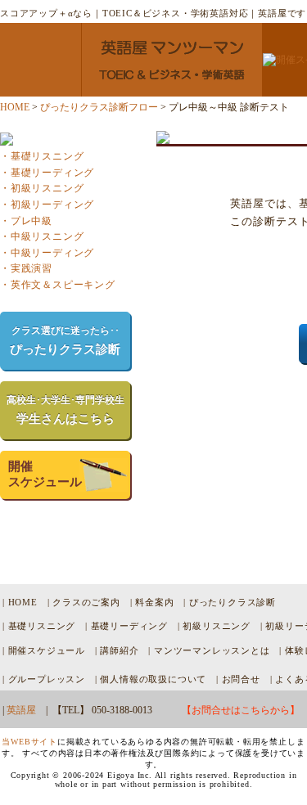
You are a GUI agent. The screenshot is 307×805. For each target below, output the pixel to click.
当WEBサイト (29, 741)
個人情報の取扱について (153, 679)
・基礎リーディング (47, 172)
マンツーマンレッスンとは (212, 650)
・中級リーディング (47, 253)
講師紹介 (119, 650)
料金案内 (154, 602)
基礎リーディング (129, 626)
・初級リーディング (47, 204)
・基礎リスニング (42, 156)
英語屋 (21, 710)
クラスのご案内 (86, 602)
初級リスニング (217, 626)
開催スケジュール (46, 650)
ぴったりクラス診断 (232, 602)
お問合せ (241, 679)
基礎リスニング (42, 626)
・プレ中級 (26, 221)
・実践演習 (26, 268)
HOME (14, 107)
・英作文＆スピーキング (57, 284)
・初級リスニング (42, 188)
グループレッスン (46, 679)
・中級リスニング (42, 236)
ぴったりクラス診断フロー (99, 107)
